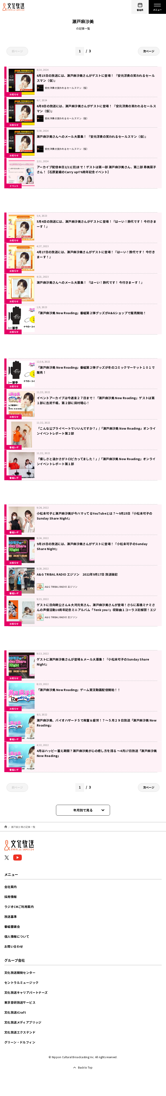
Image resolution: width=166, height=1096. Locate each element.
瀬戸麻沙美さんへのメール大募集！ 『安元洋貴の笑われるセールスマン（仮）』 (92, 136)
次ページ (148, 51)
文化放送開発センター (19, 972)
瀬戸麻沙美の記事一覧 (23, 826)
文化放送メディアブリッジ (23, 1022)
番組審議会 (12, 926)
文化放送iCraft (15, 1012)
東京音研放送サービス (19, 1002)
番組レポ (14, 447)
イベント (14, 185)
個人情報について (16, 936)
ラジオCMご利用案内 (19, 906)
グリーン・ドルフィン (19, 1042)
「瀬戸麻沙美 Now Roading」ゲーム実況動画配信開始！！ (79, 690)
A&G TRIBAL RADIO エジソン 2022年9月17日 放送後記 (79, 574)
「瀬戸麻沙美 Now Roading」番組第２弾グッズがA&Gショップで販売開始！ (91, 313)
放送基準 (10, 916)
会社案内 (10, 887)
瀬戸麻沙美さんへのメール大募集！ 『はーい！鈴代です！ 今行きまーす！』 (90, 282)
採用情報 (10, 896)
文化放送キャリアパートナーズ (26, 992)
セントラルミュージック (21, 982)
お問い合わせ (13, 946)
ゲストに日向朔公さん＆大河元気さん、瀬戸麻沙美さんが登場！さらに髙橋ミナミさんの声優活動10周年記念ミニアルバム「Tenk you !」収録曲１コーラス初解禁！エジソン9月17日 (96, 610)
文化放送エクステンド (19, 1032)
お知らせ (14, 94)
